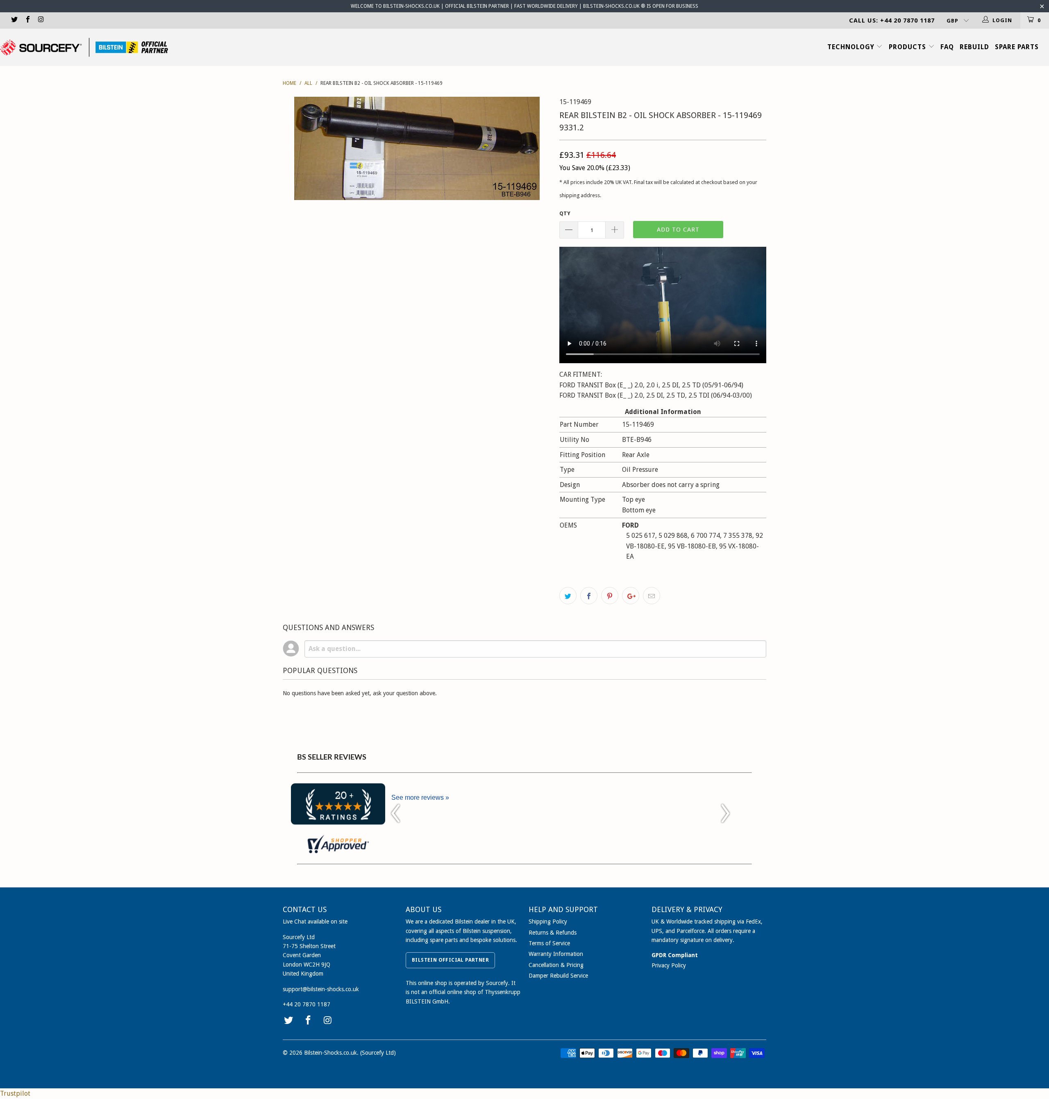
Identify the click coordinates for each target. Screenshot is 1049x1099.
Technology (851, 47)
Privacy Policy (669, 965)
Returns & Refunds (553, 932)
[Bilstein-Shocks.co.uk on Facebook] (27, 20)
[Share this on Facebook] (588, 595)
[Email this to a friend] (651, 595)
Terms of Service (549, 943)
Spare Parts (1017, 47)
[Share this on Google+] (630, 595)
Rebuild (974, 47)
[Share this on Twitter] (568, 595)
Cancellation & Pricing (556, 965)
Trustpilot (15, 1093)
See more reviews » (420, 797)
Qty (564, 213)
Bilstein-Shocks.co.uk (330, 1052)
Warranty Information (556, 954)
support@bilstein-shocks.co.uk (321, 989)
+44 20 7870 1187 (306, 1004)
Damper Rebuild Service (558, 975)
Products (908, 47)
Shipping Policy (548, 921)
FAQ (947, 47)
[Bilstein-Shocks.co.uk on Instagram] (40, 20)
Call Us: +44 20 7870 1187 (892, 20)
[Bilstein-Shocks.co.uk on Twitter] (14, 20)
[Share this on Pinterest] (609, 595)
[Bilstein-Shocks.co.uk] (84, 47)
